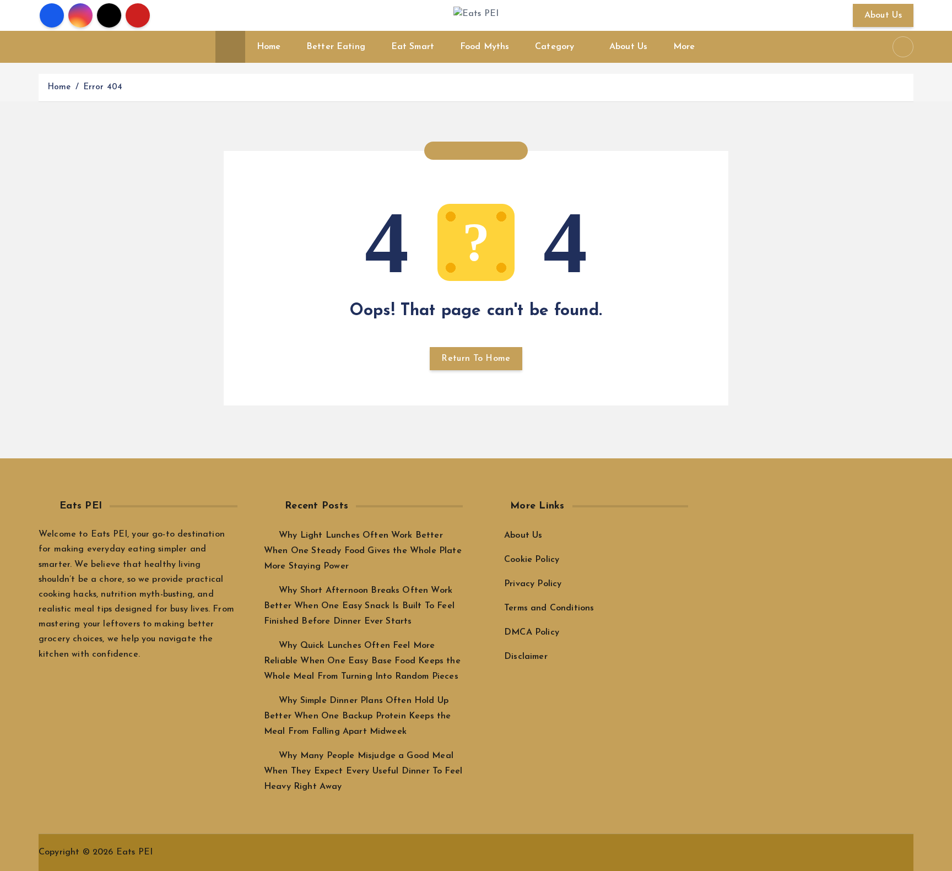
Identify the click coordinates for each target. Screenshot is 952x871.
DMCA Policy (531, 632)
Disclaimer (526, 656)
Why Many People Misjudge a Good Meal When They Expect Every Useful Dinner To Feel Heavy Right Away (363, 771)
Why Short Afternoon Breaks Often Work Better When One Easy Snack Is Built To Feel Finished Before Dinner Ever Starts (359, 606)
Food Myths (485, 46)
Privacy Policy (532, 584)
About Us (883, 15)
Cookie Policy (531, 559)
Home (269, 46)
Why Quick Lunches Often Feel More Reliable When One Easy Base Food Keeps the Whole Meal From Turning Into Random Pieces (362, 661)
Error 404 (102, 87)
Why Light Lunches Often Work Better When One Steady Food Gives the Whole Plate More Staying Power (363, 551)
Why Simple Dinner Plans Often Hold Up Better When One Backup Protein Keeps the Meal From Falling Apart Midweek (357, 716)
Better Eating (335, 46)
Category (554, 46)
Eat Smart (412, 46)
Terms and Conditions (549, 608)
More (684, 46)
